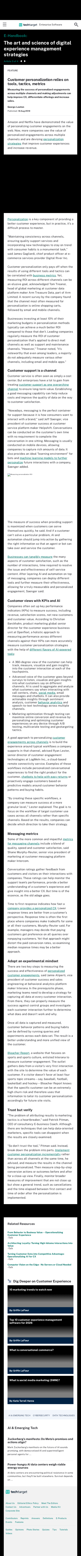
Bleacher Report (18, 1053)
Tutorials (64, 1529)
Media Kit (55, 1507)
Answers (35, 1518)
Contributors (12, 1518)
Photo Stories (33, 1529)
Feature (13, 70)
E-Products (61, 1518)
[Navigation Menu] (4, 24)
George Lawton (16, 107)
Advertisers (25, 1507)
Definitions (48, 1518)
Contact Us (11, 1507)
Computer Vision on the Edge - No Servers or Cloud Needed (39, 1264)
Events (9, 1522)
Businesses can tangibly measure (30, 556)
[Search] (76, 24)
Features (19, 1522)
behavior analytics (50, 702)
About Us (10, 1503)
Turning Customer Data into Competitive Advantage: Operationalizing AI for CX (36, 1255)
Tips (54, 1529)
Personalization (18, 219)
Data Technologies (64, 1415)
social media (47, 692)
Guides (9, 1529)
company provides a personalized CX (32, 908)
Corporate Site (13, 1511)
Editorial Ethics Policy (28, 1503)
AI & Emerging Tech (19, 1415)
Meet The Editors (49, 1503)
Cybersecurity (41, 1415)
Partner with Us (40, 1507)
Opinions (19, 1529)
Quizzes (46, 1529)
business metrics (44, 275)
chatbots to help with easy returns (44, 776)
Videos (9, 1533)
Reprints (25, 1518)
